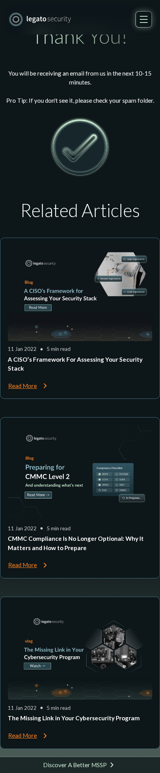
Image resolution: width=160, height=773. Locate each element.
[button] (144, 19)
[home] (40, 19)
